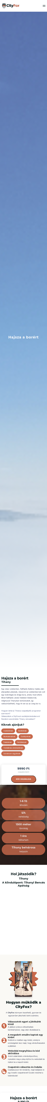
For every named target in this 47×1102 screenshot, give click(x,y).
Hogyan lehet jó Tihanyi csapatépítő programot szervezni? (21, 712)
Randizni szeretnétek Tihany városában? (18, 719)
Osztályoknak (26, 736)
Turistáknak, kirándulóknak (13, 748)
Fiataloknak (7, 742)
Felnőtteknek (21, 742)
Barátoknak (22, 731)
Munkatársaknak (9, 736)
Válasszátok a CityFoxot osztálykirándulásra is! (20, 716)
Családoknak (8, 731)
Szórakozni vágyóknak (11, 754)
